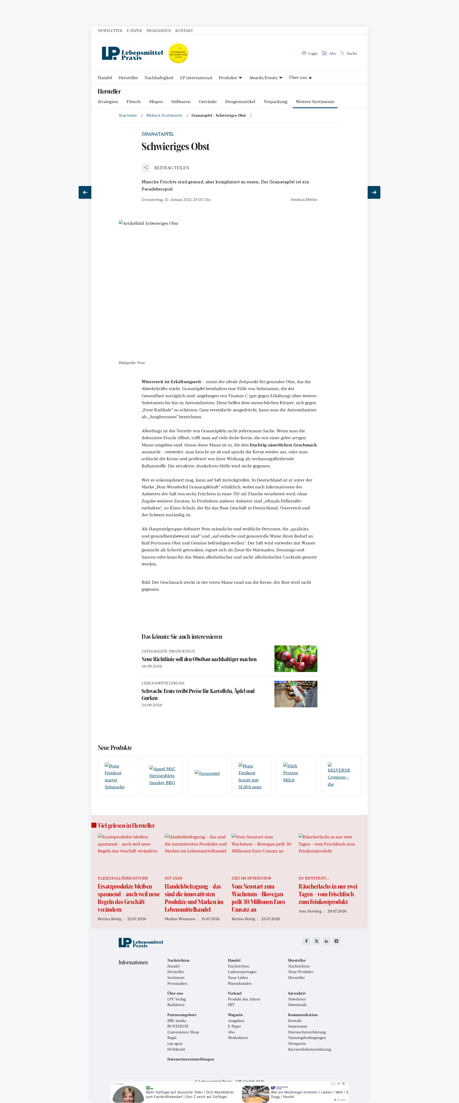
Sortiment (176, 977)
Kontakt (184, 30)
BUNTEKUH (177, 1026)
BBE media (176, 1020)
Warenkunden (240, 983)
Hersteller (128, 77)
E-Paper (134, 30)
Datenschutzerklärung (307, 1032)
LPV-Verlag (176, 999)
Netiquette (297, 1043)
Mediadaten (158, 30)
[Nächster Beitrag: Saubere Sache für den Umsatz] (374, 192)
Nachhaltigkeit (159, 77)
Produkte (228, 77)
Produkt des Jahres (244, 999)
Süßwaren (180, 101)
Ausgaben (236, 1020)
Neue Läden (238, 977)
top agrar (175, 1043)
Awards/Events (263, 77)
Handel (105, 77)
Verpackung (275, 101)
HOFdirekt (176, 1049)
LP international (196, 77)
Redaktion (176, 1005)
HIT (231, 1005)
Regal (171, 1037)
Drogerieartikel (240, 101)
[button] (165, 167)
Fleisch (133, 101)
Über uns (298, 77)
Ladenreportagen (242, 972)
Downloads (297, 1005)
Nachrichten (238, 966)
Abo (231, 1032)
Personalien (177, 983)
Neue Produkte (300, 972)
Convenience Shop (183, 1032)
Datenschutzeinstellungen (190, 1059)
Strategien (108, 101)
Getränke (208, 101)
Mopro (156, 101)
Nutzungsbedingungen (307, 1037)
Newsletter (110, 30)
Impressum (297, 1026)
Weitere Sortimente (315, 101)
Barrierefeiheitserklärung (309, 1049)
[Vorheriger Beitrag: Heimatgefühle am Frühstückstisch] (85, 192)
